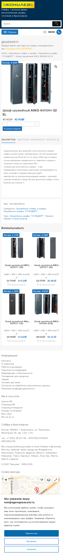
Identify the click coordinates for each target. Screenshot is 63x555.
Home (4, 53)
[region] (31, 524)
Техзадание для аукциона (15, 376)
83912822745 (8, 441)
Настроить (31, 541)
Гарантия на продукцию (14, 370)
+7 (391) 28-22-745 (16, 438)
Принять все (32, 533)
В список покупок (12, 129)
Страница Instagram (12, 407)
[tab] (9, 140)
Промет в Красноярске (16, 218)
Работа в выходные (11, 367)
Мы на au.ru (7, 417)
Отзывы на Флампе (11, 411)
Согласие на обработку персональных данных (25, 385)
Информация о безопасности (17, 373)
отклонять (31, 549)
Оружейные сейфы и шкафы (23, 53)
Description (8, 140)
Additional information (31, 140)
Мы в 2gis (6, 414)
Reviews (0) (52, 140)
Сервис (5, 379)
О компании (7, 364)
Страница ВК (8, 404)
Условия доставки (10, 382)
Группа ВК (6, 401)
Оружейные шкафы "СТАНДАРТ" (21, 211)
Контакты (6, 361)
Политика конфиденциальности (18, 388)
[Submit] (56, 23)
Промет (49, 216)
